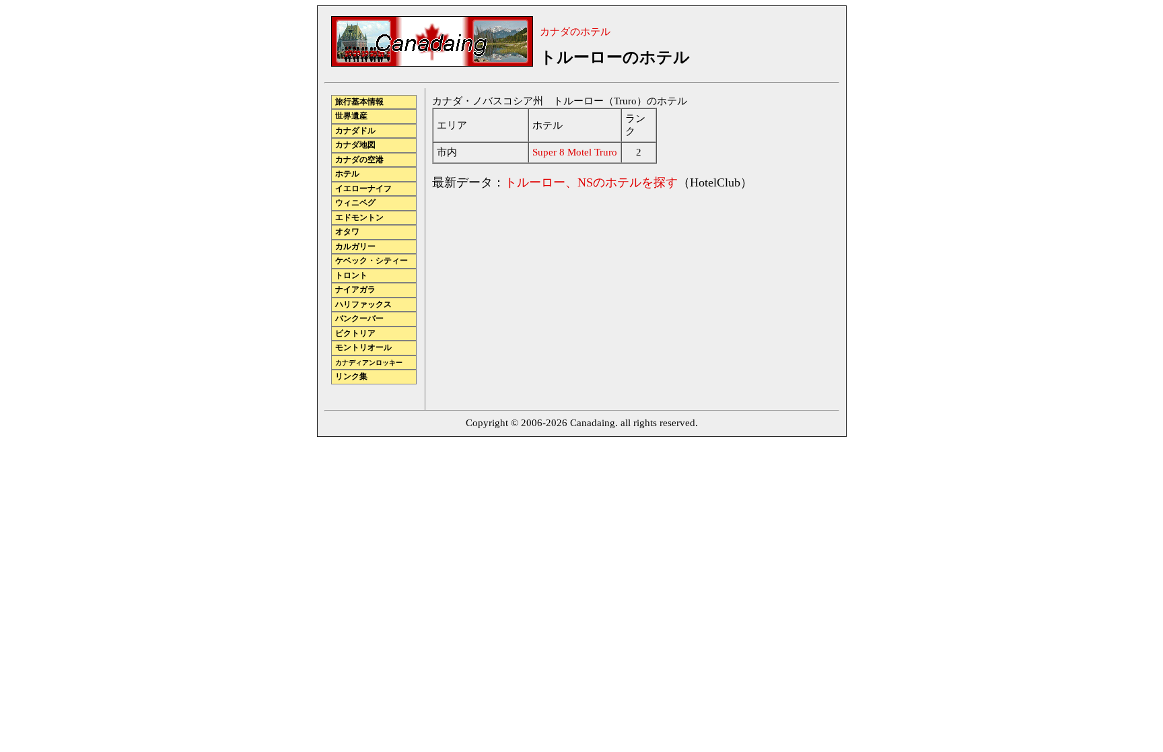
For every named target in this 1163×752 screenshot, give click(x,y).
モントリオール (363, 347)
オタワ (347, 232)
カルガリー (355, 246)
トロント (351, 275)
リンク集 (351, 376)
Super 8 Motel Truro (574, 152)
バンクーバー (359, 318)
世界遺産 (351, 116)
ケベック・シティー (371, 261)
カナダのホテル (575, 31)
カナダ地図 (355, 145)
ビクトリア (355, 333)
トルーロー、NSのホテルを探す (591, 182)
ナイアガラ (355, 289)
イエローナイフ (363, 188)
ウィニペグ (355, 203)
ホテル (347, 174)
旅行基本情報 (359, 102)
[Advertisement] (545, 296)
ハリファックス (363, 304)
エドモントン (359, 217)
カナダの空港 (359, 160)
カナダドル (355, 131)
